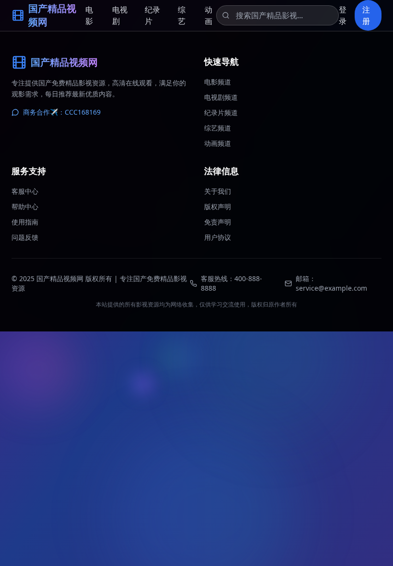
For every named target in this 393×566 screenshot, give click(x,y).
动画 (208, 15)
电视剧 (119, 15)
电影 (89, 15)
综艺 (181, 15)
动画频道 (217, 143)
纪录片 (152, 15)
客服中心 (25, 191)
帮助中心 (25, 206)
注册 (366, 15)
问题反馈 (25, 237)
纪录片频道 (221, 112)
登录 (343, 15)
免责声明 (217, 221)
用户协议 (217, 237)
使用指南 (25, 221)
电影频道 (217, 81)
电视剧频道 (221, 97)
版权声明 (217, 206)
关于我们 (217, 191)
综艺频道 (217, 127)
